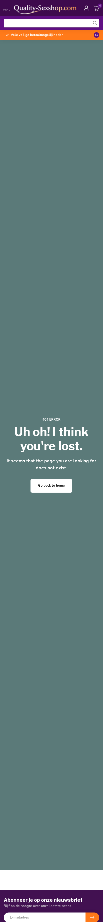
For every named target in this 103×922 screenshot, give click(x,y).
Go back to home (51, 485)
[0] (96, 8)
